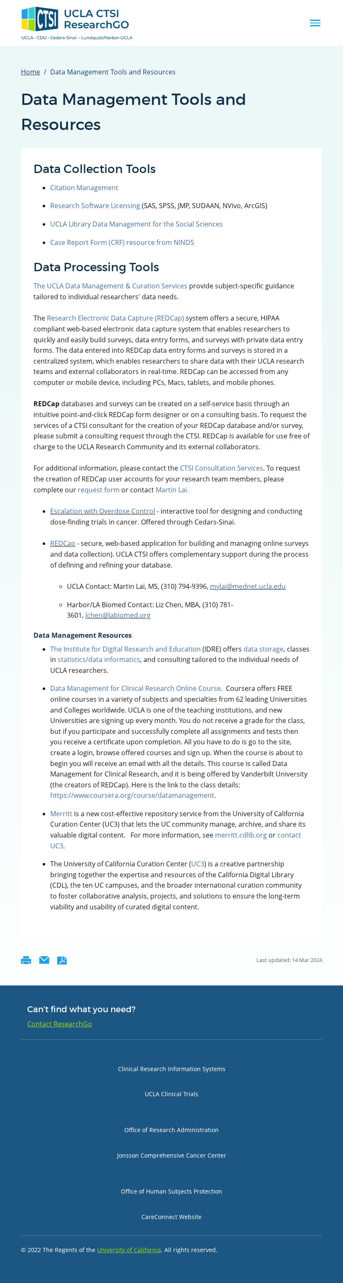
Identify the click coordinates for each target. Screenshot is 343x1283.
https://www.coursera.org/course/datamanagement (132, 795)
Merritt (61, 813)
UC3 (197, 863)
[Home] (77, 23)
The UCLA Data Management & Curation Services (110, 285)
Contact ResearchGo (59, 1023)
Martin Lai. (172, 489)
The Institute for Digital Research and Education (125, 649)
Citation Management (84, 187)
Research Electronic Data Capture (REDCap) (115, 318)
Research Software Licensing (96, 205)
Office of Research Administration (171, 1130)
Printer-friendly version (26, 960)
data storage (263, 649)
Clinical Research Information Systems (171, 1069)
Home (30, 71)
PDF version (62, 960)
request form (99, 489)
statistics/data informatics (99, 659)
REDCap (62, 543)
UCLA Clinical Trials (171, 1094)
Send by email (44, 960)
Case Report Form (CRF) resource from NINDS (122, 242)
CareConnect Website (171, 1217)
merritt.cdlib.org (241, 835)
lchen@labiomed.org (118, 615)
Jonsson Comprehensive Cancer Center (171, 1155)
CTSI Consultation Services (221, 468)
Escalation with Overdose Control (102, 511)
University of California (129, 1250)
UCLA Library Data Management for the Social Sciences (136, 224)
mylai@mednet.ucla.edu (248, 586)
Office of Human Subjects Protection (171, 1191)
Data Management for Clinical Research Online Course (135, 688)
